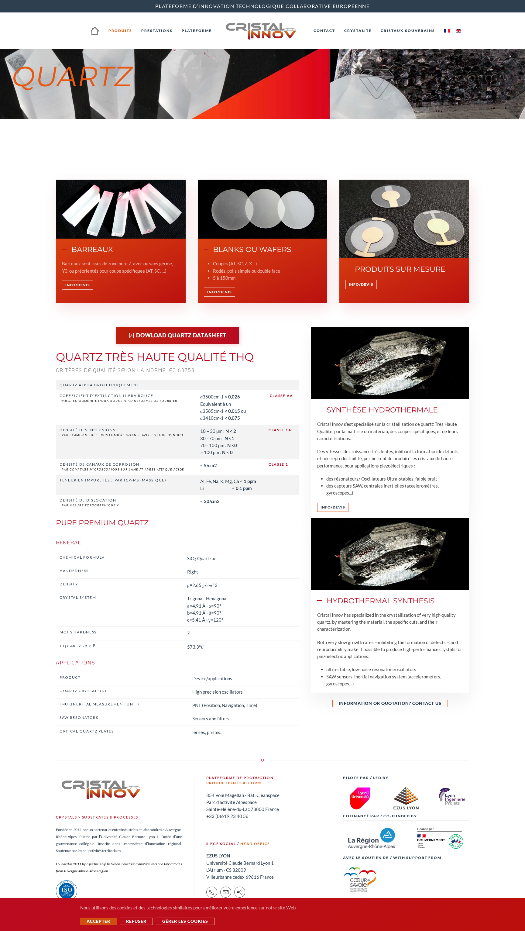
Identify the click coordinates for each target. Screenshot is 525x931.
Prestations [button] (157, 30)
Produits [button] (120, 30)
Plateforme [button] (197, 30)
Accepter (98, 921)
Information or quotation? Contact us (390, 703)
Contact (324, 30)
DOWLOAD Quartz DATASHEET (181, 335)
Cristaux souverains (408, 30)
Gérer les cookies (185, 921)
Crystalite (358, 30)
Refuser (136, 921)
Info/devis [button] (77, 285)
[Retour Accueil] (262, 31)
